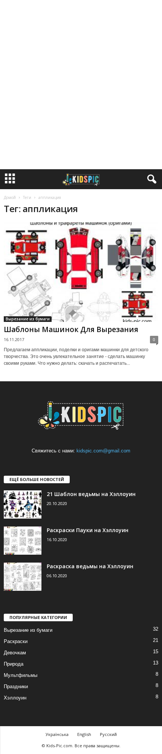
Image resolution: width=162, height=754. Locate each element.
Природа (13, 664)
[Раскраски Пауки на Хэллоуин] (22, 540)
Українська (57, 734)
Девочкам (15, 652)
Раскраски (16, 641)
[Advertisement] (81, 84)
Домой (10, 197)
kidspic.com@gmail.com (103, 451)
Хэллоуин (15, 698)
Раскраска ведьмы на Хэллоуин (90, 566)
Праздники (16, 686)
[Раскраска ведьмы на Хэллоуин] (22, 577)
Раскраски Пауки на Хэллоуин (87, 530)
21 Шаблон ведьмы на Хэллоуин (91, 494)
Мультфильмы (20, 675)
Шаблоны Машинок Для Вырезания (71, 329)
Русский (108, 734)
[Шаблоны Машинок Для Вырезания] (81, 272)
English (84, 734)
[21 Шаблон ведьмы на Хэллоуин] (22, 504)
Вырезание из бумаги (28, 319)
